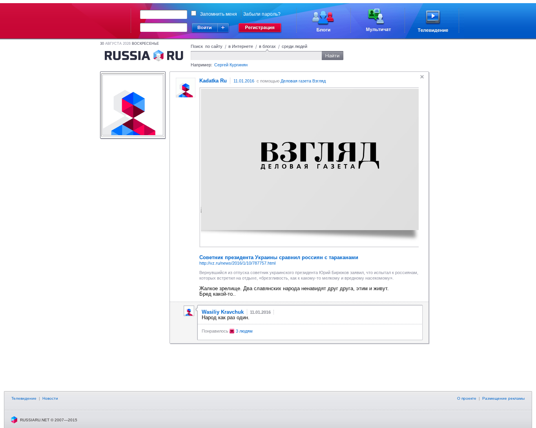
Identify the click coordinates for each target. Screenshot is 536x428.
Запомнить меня (218, 14)
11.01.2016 (243, 81)
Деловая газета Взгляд (303, 81)
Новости (50, 398)
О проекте (466, 398)
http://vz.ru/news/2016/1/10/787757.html (237, 263)
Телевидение (23, 398)
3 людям (244, 331)
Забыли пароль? (262, 14)
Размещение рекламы (503, 398)
